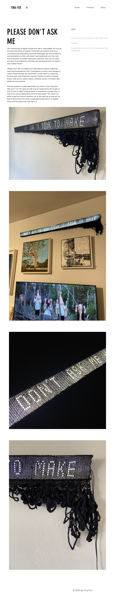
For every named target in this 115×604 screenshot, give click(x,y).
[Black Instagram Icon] (27, 8)
